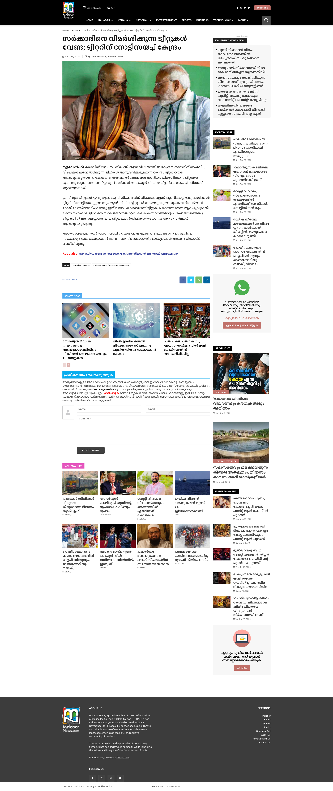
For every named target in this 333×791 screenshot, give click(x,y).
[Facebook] (237, 8)
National (142, 20)
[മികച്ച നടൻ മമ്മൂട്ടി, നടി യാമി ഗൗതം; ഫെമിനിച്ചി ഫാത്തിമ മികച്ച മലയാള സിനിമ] (221, 578)
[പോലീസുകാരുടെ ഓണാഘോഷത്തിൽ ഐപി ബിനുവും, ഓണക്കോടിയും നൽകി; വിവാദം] (80, 536)
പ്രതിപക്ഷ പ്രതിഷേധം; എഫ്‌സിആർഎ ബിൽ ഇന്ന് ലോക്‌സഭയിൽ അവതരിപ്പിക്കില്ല (185, 347)
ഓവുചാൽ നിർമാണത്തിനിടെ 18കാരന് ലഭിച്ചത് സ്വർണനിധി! (242, 70)
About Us (266, 735)
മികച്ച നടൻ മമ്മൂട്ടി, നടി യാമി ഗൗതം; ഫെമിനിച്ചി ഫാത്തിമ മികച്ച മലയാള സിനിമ (251, 580)
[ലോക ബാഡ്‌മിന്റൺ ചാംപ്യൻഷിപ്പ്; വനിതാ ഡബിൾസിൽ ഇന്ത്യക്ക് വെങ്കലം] (118, 536)
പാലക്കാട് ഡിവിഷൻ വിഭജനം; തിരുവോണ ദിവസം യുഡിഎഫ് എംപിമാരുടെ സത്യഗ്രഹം (250, 147)
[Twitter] (249, 8)
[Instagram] (241, 8)
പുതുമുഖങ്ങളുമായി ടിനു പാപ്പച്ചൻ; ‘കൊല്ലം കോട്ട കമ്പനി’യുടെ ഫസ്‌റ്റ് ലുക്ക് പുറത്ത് (250, 532)
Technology (221, 20)
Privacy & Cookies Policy (99, 786)
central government (81, 265)
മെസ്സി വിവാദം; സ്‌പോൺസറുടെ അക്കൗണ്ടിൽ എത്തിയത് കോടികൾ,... (150, 507)
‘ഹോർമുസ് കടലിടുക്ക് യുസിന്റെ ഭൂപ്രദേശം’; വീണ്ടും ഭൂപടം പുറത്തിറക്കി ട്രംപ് (250, 173)
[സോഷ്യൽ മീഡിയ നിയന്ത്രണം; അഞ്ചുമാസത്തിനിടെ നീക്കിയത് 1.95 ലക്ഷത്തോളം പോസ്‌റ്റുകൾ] (85, 320)
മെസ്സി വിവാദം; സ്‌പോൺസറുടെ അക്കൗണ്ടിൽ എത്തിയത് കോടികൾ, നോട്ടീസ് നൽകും (250, 199)
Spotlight (221, 392)
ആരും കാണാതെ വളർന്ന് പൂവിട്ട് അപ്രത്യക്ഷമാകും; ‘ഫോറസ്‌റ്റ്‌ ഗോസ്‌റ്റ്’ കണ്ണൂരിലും (242, 95)
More (242, 20)
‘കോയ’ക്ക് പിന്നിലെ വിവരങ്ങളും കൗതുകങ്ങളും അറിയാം (238, 403)
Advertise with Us (262, 738)
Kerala (123, 20)
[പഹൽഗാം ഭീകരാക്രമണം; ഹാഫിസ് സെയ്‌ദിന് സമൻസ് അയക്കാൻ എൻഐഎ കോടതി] (155, 536)
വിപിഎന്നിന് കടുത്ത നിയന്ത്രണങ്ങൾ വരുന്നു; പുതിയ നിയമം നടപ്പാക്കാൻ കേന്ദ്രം (134, 347)
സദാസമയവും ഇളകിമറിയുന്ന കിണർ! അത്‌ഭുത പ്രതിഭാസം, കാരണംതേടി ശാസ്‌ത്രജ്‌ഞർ (241, 81)
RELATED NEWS (72, 296)
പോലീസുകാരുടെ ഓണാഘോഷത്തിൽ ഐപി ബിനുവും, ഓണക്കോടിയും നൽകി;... (78, 560)
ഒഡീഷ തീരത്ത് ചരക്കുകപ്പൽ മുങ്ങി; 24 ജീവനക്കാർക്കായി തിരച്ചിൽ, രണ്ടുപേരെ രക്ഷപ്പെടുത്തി (251, 227)
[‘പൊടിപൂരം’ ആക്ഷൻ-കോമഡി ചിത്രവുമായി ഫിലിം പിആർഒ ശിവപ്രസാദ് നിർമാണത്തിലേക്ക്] (221, 602)
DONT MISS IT (223, 132)
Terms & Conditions (74, 786)
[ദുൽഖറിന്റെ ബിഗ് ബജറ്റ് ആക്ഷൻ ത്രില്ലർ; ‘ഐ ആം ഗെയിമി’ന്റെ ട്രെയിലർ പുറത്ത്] (221, 554)
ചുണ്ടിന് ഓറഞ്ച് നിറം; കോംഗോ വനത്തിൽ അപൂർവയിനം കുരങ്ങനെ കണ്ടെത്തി (238, 56)
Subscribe (262, 7)
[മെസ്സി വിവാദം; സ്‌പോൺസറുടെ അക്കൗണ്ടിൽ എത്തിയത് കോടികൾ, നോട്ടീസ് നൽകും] (155, 483)
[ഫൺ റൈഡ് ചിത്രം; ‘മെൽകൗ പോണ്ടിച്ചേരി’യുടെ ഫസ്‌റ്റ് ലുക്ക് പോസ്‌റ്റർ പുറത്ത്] (221, 502)
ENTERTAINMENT (226, 491)
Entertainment (166, 20)
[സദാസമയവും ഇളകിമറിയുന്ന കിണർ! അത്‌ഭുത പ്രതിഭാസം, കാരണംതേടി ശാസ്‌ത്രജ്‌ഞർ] (242, 442)
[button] (266, 20)
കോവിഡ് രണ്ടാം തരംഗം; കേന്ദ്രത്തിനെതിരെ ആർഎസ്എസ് (128, 253)
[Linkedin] (245, 8)
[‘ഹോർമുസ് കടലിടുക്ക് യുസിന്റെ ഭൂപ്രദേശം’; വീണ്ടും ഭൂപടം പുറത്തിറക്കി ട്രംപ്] (118, 483)
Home (89, 20)
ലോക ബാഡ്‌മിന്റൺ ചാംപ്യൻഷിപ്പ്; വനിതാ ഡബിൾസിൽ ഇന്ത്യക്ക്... (117, 557)
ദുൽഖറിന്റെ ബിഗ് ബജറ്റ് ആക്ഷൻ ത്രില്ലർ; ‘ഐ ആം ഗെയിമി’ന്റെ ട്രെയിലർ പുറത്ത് (251, 556)
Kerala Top (67, 515)
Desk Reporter (99, 56)
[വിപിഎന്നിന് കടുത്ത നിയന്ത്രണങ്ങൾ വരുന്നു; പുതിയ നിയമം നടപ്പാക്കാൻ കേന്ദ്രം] (136, 320)
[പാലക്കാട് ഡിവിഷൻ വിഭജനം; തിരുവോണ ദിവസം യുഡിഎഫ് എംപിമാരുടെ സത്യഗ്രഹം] (80, 483)
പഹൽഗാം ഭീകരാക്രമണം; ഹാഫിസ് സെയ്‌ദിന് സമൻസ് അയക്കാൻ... (154, 557)
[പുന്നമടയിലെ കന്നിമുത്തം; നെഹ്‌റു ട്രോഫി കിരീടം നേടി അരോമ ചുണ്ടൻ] (193, 536)
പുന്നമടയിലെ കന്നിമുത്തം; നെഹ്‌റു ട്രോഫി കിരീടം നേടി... (191, 555)
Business (202, 20)
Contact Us (123, 757)
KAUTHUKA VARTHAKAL (230, 40)
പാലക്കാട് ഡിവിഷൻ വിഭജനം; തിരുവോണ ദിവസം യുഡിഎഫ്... (78, 504)
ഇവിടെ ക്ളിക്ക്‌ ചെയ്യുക (242, 325)
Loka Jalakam (105, 515)
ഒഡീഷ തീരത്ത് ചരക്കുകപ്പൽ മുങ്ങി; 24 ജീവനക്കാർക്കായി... (190, 504)
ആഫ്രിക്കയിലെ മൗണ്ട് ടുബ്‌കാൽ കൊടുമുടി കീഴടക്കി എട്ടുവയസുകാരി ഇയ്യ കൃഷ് (241, 109)
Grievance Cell (263, 731)
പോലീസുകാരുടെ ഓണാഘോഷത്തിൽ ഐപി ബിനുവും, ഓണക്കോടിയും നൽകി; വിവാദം (249, 255)
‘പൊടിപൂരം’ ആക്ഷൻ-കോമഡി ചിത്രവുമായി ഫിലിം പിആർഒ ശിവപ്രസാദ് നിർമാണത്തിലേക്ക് (251, 606)
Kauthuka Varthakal (226, 461)
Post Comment (90, 450)
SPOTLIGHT (222, 348)
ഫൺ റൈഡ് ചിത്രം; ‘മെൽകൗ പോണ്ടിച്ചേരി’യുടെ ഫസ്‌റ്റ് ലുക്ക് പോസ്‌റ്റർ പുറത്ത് (250, 506)
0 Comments (69, 279)
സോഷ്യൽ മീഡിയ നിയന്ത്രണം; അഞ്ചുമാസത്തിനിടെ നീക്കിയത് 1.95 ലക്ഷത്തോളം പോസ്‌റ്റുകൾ (84, 349)
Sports (186, 20)
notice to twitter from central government (111, 265)
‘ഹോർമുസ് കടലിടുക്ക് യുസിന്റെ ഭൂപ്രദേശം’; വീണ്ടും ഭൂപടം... (116, 504)
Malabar (104, 20)
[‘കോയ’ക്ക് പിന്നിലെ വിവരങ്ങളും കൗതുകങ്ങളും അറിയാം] (242, 373)
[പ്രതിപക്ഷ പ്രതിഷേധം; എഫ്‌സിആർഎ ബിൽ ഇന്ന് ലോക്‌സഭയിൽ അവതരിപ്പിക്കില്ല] (187, 320)
